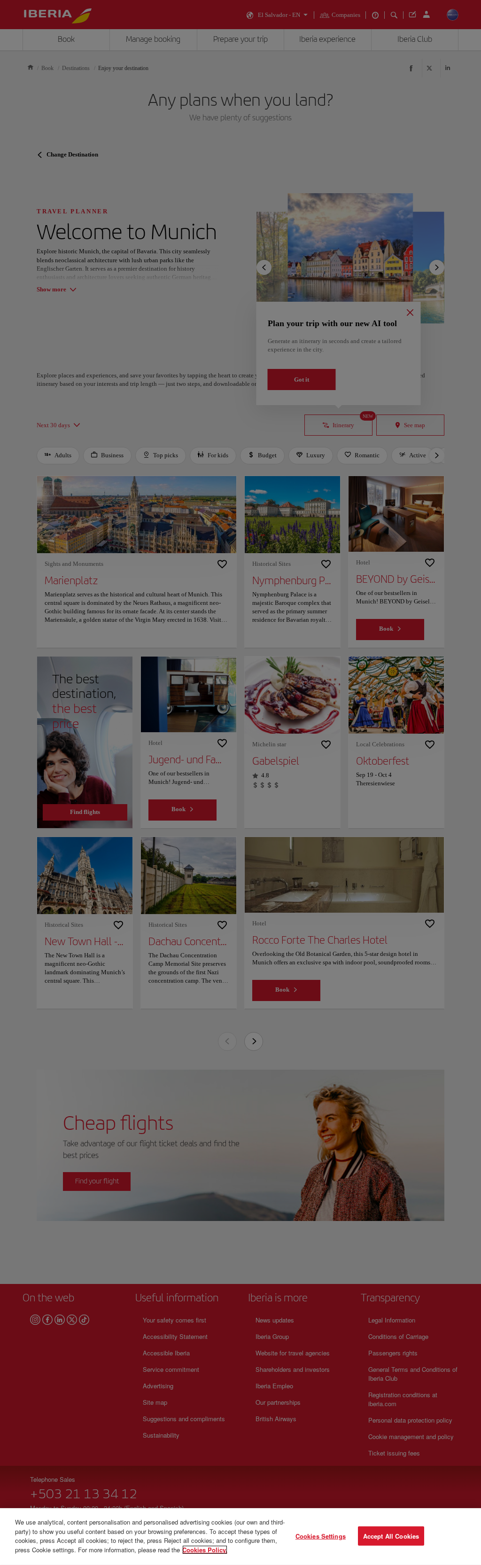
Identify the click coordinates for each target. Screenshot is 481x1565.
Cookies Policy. (204, 1549)
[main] (240, 1536)
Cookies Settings (320, 1535)
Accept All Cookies (391, 1535)
